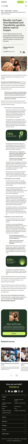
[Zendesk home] (4, 2)
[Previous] (11, 375)
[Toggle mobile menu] (26, 2)
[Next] (16, 375)
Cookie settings (23, 438)
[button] (13, 397)
